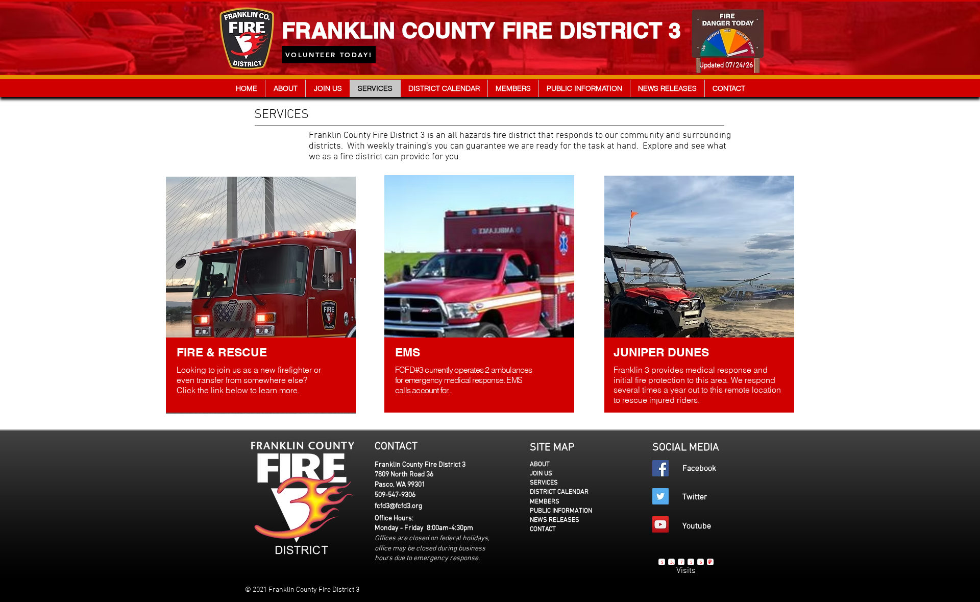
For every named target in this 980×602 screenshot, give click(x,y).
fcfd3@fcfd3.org (398, 506)
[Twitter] (660, 496)
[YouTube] (660, 524)
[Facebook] (660, 468)
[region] (262, 294)
